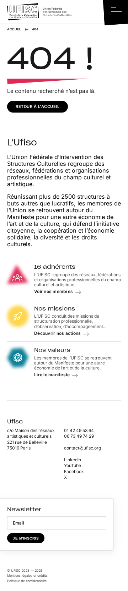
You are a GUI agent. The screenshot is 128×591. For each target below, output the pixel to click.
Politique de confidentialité (27, 581)
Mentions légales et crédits (27, 575)
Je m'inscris (26, 538)
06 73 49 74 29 (79, 436)
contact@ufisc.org (82, 448)
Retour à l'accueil (37, 106)
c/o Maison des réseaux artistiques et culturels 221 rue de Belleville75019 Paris (31, 439)
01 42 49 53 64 (79, 430)
